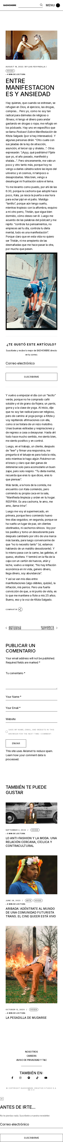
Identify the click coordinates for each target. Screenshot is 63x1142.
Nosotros (31, 1051)
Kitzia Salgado (14, 135)
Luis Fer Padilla (35, 67)
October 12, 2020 (15, 1009)
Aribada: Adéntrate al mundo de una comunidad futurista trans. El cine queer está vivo (31, 912)
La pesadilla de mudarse (26, 1017)
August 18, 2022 (14, 67)
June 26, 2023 (13, 900)
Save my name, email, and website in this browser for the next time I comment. (31, 732)
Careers (32, 1055)
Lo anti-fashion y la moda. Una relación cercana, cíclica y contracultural (31, 842)
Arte (28, 900)
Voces (10, 71)
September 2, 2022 (16, 830)
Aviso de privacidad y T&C (31, 1059)
